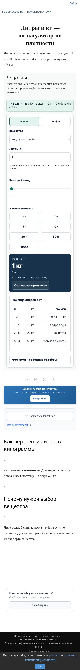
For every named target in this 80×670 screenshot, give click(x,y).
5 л (24, 226)
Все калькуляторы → (19, 424)
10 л (56, 226)
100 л (24, 246)
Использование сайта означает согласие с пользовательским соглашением (38, 637)
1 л (24, 216)
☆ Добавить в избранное (40, 416)
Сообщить (40, 605)
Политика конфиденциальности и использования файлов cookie (38, 645)
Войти (73, 3)
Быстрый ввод (19, 180)
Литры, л (15, 148)
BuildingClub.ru (13, 11)
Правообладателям (40, 650)
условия (54, 655)
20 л (24, 236)
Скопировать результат (30, 285)
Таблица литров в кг (27, 300)
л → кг (24, 121)
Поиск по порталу (39, 11)
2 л (56, 216)
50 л (56, 236)
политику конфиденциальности (51, 657)
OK (40, 666)
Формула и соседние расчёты (34, 359)
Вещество (16, 130)
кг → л (56, 121)
